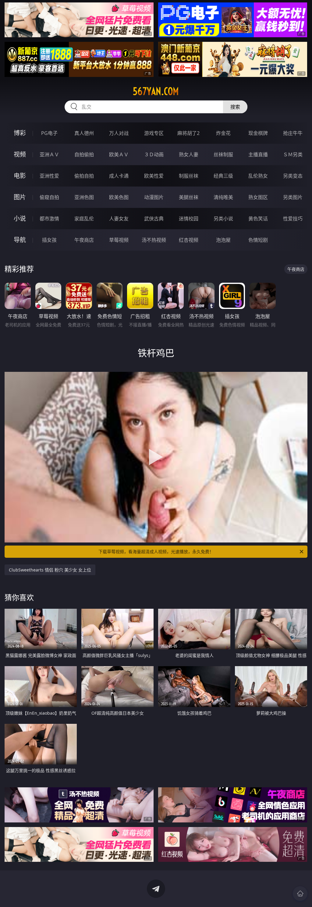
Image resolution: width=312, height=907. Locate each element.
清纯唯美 (223, 197)
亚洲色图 (84, 197)
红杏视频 (188, 240)
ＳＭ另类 (293, 154)
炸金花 (223, 133)
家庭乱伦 (84, 218)
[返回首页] (300, 893)
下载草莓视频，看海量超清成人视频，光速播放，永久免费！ (156, 551)
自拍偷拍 (84, 154)
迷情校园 (188, 218)
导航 (20, 240)
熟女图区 (258, 197)
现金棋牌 (258, 133)
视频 (20, 154)
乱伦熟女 (258, 175)
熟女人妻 (188, 154)
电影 (20, 176)
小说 (20, 218)
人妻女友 (119, 218)
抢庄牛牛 (293, 133)
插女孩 (49, 240)
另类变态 (293, 175)
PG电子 (49, 133)
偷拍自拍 (84, 175)
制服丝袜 (188, 175)
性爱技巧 (293, 218)
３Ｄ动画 (154, 154)
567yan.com (156, 91)
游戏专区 (154, 133)
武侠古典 (154, 218)
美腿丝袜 (188, 197)
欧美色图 (119, 197)
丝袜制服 (223, 154)
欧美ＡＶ (119, 154)
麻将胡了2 (188, 133)
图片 (20, 197)
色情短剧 (258, 240)
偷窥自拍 (49, 197)
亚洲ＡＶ (49, 154)
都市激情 (49, 218)
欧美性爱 (154, 175)
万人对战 (119, 133)
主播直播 (258, 154)
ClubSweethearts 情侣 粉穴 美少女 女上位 (50, 570)
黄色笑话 (258, 218)
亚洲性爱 (49, 175)
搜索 (235, 106)
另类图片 (293, 197)
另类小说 (223, 218)
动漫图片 (154, 197)
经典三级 (223, 175)
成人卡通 (119, 175)
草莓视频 (119, 240)
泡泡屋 (223, 240)
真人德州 (84, 133)
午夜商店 (84, 240)
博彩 (20, 133)
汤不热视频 (154, 240)
